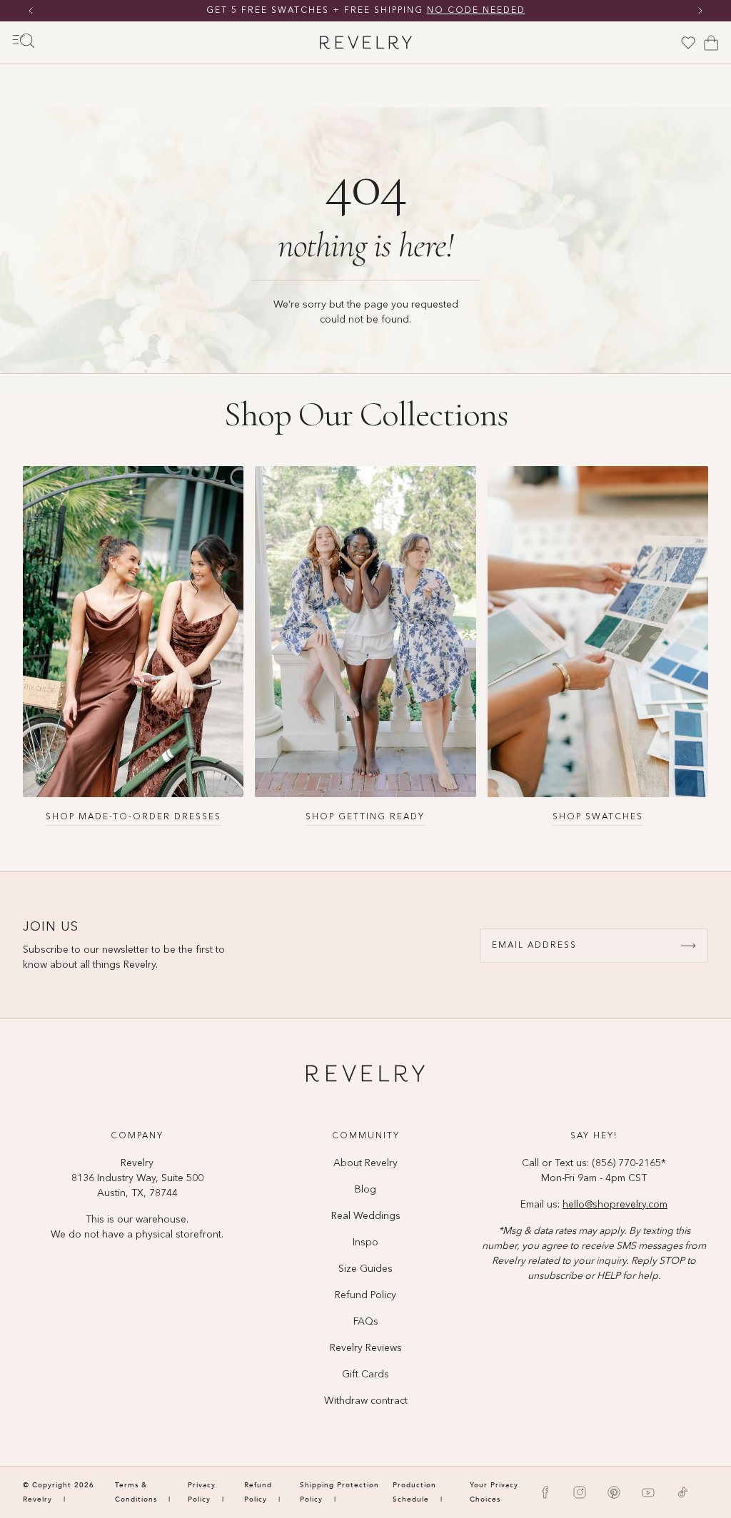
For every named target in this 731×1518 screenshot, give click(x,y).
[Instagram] (579, 1492)
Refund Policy (365, 1295)
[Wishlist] (688, 42)
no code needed (476, 10)
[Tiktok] (682, 1492)
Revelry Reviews (366, 1348)
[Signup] (688, 945)
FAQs (365, 1322)
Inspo (365, 1243)
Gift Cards (365, 1375)
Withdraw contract (366, 1401)
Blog (365, 1190)
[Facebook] (545, 1492)
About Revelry (365, 1163)
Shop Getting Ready (365, 817)
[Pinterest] (613, 1492)
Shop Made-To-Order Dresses (133, 817)
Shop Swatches (598, 817)
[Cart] (711, 42)
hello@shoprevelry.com (615, 1205)
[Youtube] (648, 1492)
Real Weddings (365, 1216)
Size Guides (365, 1269)
